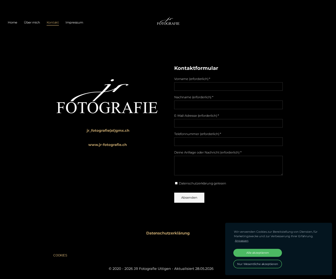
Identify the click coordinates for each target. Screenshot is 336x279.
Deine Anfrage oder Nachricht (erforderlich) (208, 152)
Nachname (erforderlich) (193, 97)
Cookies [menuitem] (60, 255)
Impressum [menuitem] (74, 22)
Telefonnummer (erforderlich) (197, 134)
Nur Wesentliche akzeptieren (257, 264)
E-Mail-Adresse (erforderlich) (196, 116)
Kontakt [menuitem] (53, 22)
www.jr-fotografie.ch (107, 145)
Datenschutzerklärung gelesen (202, 183)
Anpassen (241, 240)
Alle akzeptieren (257, 252)
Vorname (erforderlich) (192, 79)
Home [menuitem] (12, 22)
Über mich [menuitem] (32, 22)
